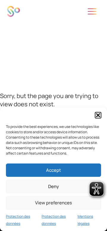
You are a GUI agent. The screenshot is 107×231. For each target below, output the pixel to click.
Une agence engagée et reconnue (54, 43)
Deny (53, 186)
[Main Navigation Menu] (92, 11)
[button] (98, 115)
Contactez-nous (50, 65)
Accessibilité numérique (53, 21)
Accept (53, 170)
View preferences (53, 203)
